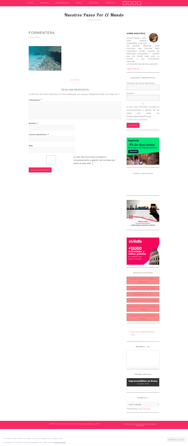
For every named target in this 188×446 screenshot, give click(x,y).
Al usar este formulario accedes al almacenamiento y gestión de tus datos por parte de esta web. (94, 160)
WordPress (89, 423)
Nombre (33, 123)
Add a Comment (75, 79)
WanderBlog (139, 425)
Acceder (97, 423)
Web (31, 146)
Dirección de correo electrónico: (141, 83)
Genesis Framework (78, 423)
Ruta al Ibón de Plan (143, 294)
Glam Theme (65, 423)
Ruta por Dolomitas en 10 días (142, 300)
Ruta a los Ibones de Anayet (143, 288)
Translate (146, 409)
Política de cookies (60, 442)
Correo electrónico (39, 134)
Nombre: (130, 93)
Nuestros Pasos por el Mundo (146, 424)
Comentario (35, 100)
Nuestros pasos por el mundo (94, 15)
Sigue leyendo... (134, 69)
